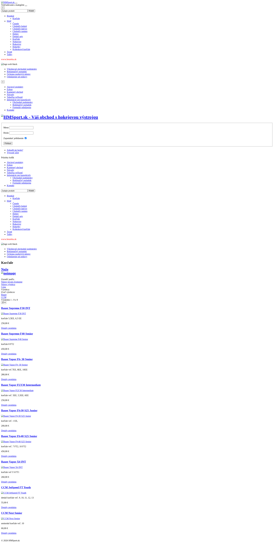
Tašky (9, 54)
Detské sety (18, 36)
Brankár (10, 16)
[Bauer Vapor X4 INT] (12, 467)
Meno (6, 127)
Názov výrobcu (8, 284)
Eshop (10, 89)
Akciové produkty (15, 87)
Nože (4, 269)
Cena (3, 287)
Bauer (4, 294)
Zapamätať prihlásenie (13, 138)
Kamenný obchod (15, 92)
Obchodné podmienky (23, 102)
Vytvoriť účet (13, 152)
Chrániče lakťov (20, 29)
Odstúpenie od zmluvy (17, 77)
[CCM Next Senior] (10, 518)
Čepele (16, 23)
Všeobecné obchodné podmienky (22, 69)
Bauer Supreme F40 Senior (17, 333)
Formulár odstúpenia (22, 107)
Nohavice (17, 41)
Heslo (6, 133)
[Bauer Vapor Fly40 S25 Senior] (16, 441)
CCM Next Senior (11, 512)
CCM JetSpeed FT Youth (16, 487)
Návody (10, 94)
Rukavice (17, 44)
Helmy (16, 34)
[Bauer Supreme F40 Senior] (14, 339)
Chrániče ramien (20, 31)
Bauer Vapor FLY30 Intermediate (21, 384)
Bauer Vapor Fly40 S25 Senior (19, 436)
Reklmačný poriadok (22, 105)
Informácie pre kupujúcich (19, 99)
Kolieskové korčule (21, 49)
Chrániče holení (20, 26)
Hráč (9, 21)
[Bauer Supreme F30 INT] (13, 313)
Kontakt (10, 110)
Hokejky (16, 47)
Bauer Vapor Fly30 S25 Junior (19, 410)
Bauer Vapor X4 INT (13, 461)
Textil (9, 52)
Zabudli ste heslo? (15, 150)
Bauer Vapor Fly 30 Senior (17, 359)
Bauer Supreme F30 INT (15, 308)
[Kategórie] (26, 5)
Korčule (16, 18)
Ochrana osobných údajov (19, 74)
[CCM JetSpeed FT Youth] (13, 493)
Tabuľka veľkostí (15, 97)
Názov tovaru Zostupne (11, 282)
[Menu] (16, 3)
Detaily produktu (8, 328)
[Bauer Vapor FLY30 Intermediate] (17, 390)
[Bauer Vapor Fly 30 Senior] (14, 365)
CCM (3, 297)
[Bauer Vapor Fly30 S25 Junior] (16, 416)
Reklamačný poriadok (17, 71)
